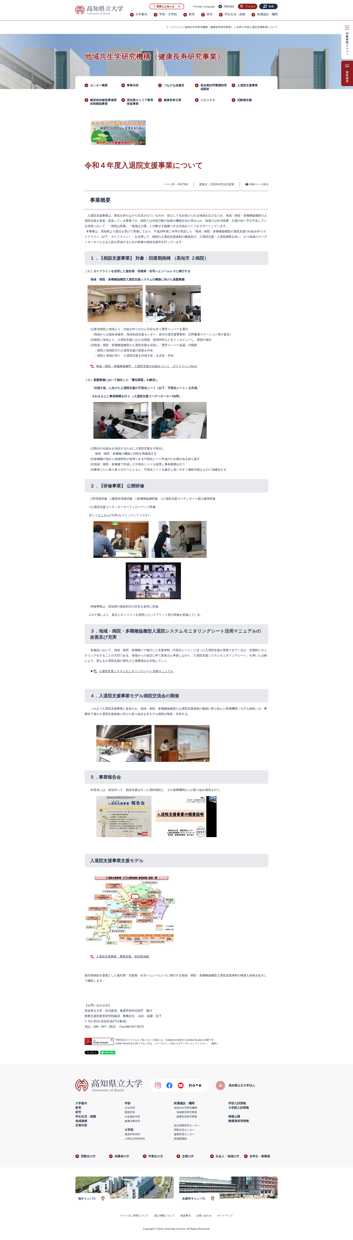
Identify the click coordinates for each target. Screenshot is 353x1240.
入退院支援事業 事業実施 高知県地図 (123, 956)
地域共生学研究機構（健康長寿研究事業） (209, 27)
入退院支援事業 (247, 85)
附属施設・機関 (267, 14)
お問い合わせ (204, 1215)
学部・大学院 (168, 14)
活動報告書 (244, 100)
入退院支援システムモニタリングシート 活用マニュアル (136, 671)
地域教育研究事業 (186, 1112)
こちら (105, 515)
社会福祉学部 (132, 1116)
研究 (210, 14)
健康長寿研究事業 (186, 1116)
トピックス (207, 100)
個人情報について (164, 1215)
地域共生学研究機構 (185, 1107)
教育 (192, 14)
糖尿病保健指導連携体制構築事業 (103, 101)
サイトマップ (225, 1215)
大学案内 (141, 14)
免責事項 (185, 1215)
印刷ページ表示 (258, 184)
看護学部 (130, 1112)
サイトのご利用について (134, 1215)
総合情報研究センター (187, 1125)
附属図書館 (180, 1138)
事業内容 (133, 85)
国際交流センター (184, 1129)
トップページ (174, 27)
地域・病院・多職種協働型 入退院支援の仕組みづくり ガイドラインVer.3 (146, 366)
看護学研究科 (132, 1134)
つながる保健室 (174, 85)
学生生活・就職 (234, 14)
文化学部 (130, 1107)
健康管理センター (184, 1134)
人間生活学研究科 (135, 1138)
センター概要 (99, 85)
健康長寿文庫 (172, 100)
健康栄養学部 (132, 1120)
